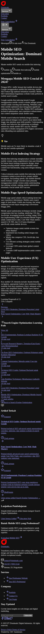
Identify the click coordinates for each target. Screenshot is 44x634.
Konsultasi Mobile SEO (10, 538)
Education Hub (25, 519)
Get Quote (13, 599)
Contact (4, 18)
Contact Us (13, 596)
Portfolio (4, 16)
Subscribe (28, 615)
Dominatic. (5, 7)
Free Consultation (8, 22)
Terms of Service (18, 630)
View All (4, 330)
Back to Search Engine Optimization (18, 402)
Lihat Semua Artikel (8, 519)
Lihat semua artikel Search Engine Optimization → (20, 498)
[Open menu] (5, 25)
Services (5, 11)
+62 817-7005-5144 (11, 564)
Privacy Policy (6, 630)
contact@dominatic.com (13, 561)
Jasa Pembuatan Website (18, 578)
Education (5, 14)
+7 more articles (7, 399)
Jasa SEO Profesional (17, 582)
